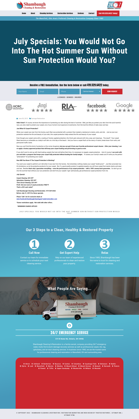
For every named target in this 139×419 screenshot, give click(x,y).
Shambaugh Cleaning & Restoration (46, 413)
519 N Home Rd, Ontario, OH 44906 (69, 339)
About (33, 13)
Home (24, 13)
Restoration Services (65, 13)
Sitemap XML (117, 413)
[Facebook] (69, 325)
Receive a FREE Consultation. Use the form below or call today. (69, 85)
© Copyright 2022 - (24, 413)
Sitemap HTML (69, 415)
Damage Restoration (38, 118)
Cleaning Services (46, 13)
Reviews (81, 13)
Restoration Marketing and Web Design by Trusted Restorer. (85, 413)
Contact (91, 13)
